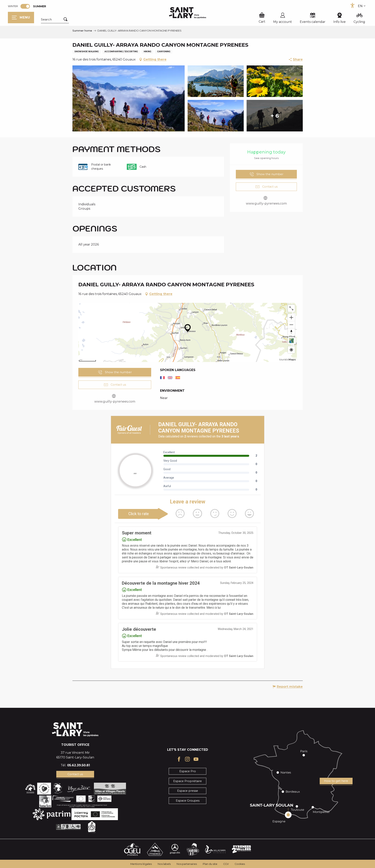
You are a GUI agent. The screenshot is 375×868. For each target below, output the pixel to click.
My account (282, 22)
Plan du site (210, 863)
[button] (55, 19)
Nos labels (164, 863)
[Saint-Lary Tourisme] (187, 13)
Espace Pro (187, 771)
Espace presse (187, 791)
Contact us (75, 774)
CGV (226, 863)
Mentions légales (141, 863)
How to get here (336, 781)
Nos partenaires (187, 863)
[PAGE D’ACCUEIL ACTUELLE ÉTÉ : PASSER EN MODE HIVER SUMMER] (25, 6)
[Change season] (26, 6)
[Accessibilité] (352, 5)
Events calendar (312, 22)
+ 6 (274, 115)
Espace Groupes (187, 800)
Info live (339, 22)
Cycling (359, 22)
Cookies (240, 863)
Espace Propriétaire (187, 781)
